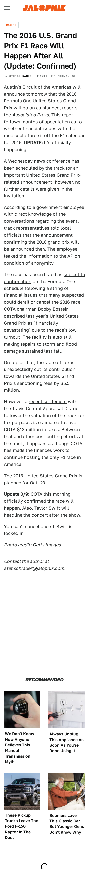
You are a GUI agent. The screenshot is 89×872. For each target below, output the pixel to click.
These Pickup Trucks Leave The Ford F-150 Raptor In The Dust (21, 826)
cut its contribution (54, 369)
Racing (11, 24)
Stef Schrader (20, 75)
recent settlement (48, 401)
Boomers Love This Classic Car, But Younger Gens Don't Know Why (66, 824)
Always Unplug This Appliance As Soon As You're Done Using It (66, 742)
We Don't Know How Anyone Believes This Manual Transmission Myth (19, 747)
